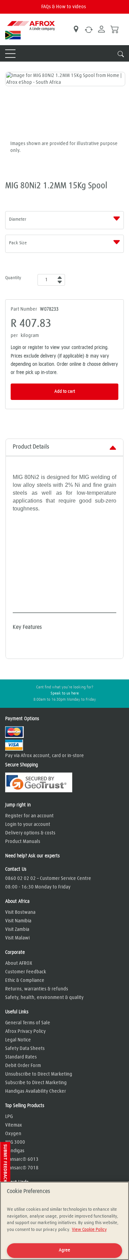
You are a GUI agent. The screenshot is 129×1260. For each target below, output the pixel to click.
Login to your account (27, 824)
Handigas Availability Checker (35, 1091)
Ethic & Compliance (24, 980)
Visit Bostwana (20, 912)
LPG (9, 1116)
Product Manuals (22, 841)
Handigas (14, 1150)
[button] (5, 1167)
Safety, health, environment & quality (44, 997)
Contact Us (15, 869)
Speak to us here (65, 693)
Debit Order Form (23, 1065)
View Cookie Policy (89, 1229)
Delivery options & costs (30, 833)
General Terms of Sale (27, 1023)
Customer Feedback (25, 972)
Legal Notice (18, 1040)
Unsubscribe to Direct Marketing (38, 1074)
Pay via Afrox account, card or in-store (44, 755)
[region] (64, 1221)
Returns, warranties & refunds (36, 989)
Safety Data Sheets (25, 1048)
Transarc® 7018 (22, 1168)
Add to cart (64, 391)
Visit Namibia (18, 921)
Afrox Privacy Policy (25, 1031)
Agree (64, 1250)
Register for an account (29, 816)
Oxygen (13, 1133)
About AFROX (18, 963)
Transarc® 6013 (22, 1159)
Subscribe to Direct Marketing (36, 1082)
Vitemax (13, 1125)
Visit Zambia (17, 929)
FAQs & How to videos (63, 6)
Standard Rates (21, 1057)
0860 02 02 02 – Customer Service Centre (48, 878)
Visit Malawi (17, 938)
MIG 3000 (15, 1142)
